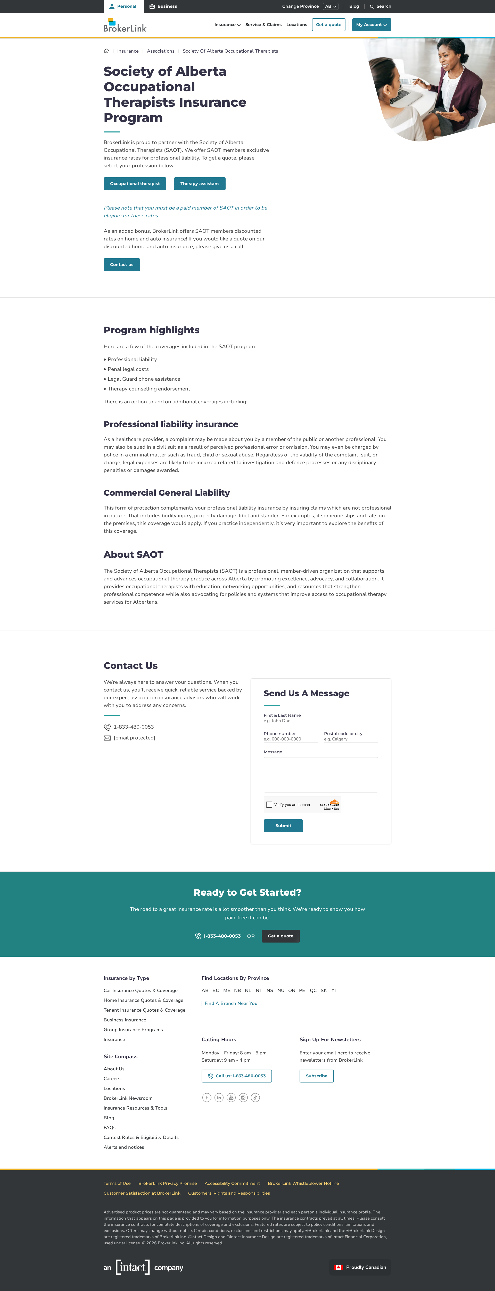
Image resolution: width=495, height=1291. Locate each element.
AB (205, 990)
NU (280, 990)
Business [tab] (167, 6)
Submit (283, 825)
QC (313, 990)
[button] (331, 6)
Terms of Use (117, 1183)
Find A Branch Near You (231, 1003)
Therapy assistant (199, 183)
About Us (114, 1069)
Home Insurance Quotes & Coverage (143, 1000)
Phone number (280, 733)
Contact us (122, 264)
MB (226, 990)
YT (334, 990)
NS (270, 990)
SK (324, 990)
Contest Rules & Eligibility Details (141, 1137)
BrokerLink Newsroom (128, 1098)
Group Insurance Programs (133, 1030)
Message (273, 751)
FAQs (110, 1128)
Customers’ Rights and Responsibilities (229, 1193)
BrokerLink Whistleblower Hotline (303, 1183)
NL (248, 990)
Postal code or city (343, 733)
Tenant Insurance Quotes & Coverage (144, 1010)
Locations (296, 24)
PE (302, 990)
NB (237, 990)
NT (259, 990)
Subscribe (316, 1075)
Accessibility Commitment (232, 1183)
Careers (112, 1079)
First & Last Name (282, 715)
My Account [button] (369, 24)
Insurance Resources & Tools (135, 1108)
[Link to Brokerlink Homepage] (106, 51)
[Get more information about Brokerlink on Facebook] (206, 1097)
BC (215, 990)
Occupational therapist (135, 183)
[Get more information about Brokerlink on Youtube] (231, 1097)
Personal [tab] (126, 6)
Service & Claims (263, 24)
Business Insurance (125, 1020)
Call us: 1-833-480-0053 (241, 1075)
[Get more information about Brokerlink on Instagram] (243, 1097)
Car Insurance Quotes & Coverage (141, 991)
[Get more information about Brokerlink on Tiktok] (255, 1097)
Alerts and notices (124, 1147)
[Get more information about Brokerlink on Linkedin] (219, 1097)
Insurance (114, 1040)
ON (291, 990)
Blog (354, 6)
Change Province (300, 6)
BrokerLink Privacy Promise (167, 1183)
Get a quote (328, 24)
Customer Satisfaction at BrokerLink (142, 1193)
